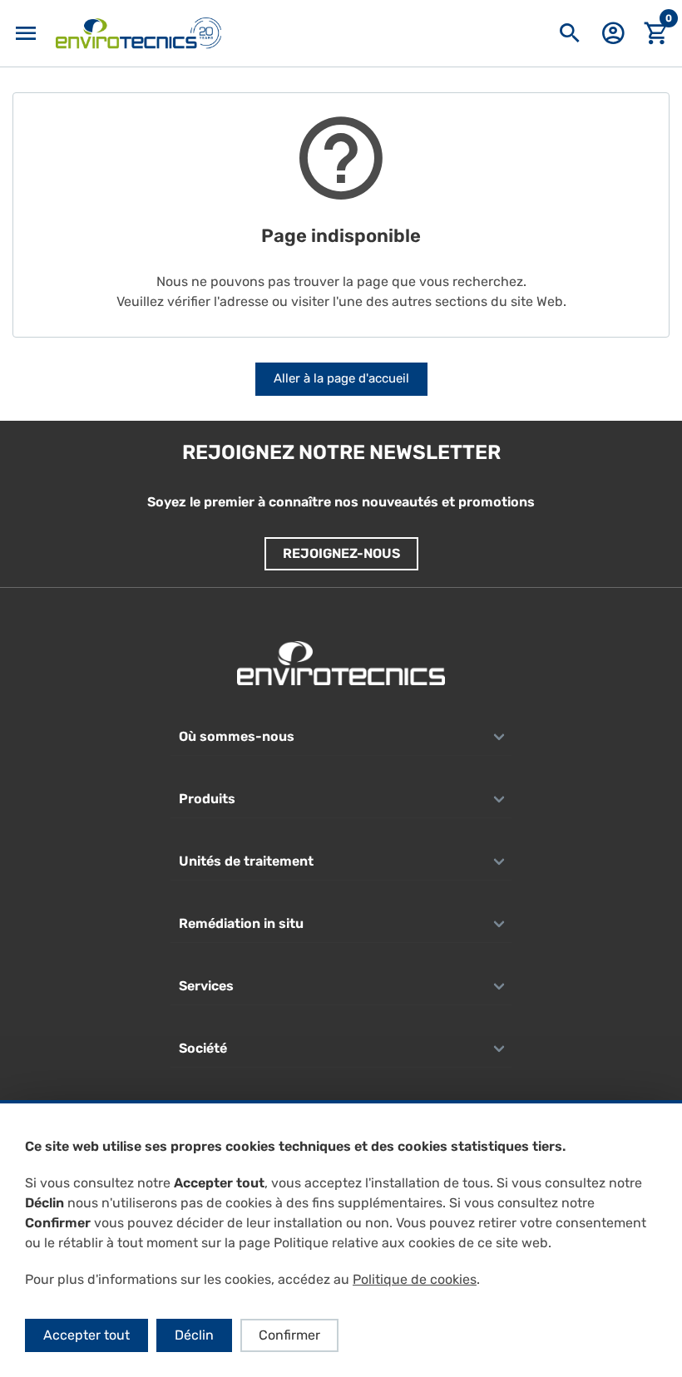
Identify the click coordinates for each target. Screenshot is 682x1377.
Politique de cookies (415, 1279)
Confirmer (289, 1335)
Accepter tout (86, 1335)
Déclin (194, 1335)
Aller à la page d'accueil (341, 378)
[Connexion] (613, 39)
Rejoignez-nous (341, 553)
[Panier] (656, 33)
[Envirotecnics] (138, 33)
